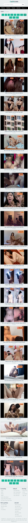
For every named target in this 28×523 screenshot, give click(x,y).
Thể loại (3, 7)
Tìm (23, 4)
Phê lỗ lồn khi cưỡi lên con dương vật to (14, 188)
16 (14, 17)
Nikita (2, 495)
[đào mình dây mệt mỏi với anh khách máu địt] (14, 142)
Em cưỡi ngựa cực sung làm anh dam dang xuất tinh (14, 323)
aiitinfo (14, 2)
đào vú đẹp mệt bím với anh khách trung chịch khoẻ (14, 73)
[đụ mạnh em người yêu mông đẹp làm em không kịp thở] (14, 391)
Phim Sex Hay (18, 504)
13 (21, 14)
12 (18, 14)
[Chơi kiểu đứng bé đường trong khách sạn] (14, 372)
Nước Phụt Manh (4, 497)
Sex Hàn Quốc (17, 493)
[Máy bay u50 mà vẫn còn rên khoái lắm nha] (14, 257)
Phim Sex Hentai (18, 507)
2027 (2, 492)
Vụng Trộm (24, 490)
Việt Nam (8, 7)
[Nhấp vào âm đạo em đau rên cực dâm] (14, 352)
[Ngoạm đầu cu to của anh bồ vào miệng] (14, 276)
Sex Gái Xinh (4, 504)
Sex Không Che (18, 516)
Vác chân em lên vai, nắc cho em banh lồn (14, 227)
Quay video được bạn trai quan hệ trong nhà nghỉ (14, 342)
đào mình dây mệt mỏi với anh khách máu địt (14, 150)
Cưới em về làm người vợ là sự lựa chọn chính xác (14, 208)
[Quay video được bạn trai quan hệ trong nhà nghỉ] (14, 333)
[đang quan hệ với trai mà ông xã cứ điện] (14, 27)
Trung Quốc (24, 7)
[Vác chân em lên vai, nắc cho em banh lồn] (14, 218)
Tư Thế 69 (24, 493)
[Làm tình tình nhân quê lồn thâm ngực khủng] (14, 161)
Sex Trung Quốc (17, 492)
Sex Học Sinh (4, 506)
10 (11, 14)
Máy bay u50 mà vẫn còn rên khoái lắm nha (14, 265)
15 (10, 17)
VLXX (2, 507)
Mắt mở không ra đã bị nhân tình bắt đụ (14, 93)
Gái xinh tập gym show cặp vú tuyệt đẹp (14, 476)
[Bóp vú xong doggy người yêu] (14, 410)
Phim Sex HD (18, 509)
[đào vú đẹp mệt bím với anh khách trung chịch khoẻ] (14, 65)
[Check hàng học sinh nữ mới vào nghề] (14, 103)
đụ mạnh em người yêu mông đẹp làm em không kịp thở (14, 399)
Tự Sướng (3, 509)
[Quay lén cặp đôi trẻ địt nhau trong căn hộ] (14, 122)
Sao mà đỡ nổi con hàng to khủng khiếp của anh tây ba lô (14, 246)
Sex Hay (17, 514)
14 (25, 14)
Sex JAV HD (17, 506)
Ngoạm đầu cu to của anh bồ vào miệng (14, 284)
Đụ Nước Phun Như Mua (6, 500)
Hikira (2, 493)
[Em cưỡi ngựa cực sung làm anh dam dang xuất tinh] (14, 314)
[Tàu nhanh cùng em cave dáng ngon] (14, 429)
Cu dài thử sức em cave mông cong (14, 457)
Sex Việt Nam (16, 495)
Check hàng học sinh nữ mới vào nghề (14, 112)
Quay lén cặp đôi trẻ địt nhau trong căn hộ (14, 131)
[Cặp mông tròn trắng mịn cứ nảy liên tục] (14, 295)
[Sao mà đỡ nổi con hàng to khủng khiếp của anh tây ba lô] (14, 237)
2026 (2, 490)
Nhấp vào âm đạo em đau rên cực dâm (14, 361)
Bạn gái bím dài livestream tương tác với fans (14, 54)
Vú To (23, 492)
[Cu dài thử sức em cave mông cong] (14, 448)
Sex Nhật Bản (17, 490)
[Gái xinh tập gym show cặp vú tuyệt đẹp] (14, 467)
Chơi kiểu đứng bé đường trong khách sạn (14, 380)
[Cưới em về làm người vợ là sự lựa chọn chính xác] (14, 199)
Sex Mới (17, 511)
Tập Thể (24, 495)
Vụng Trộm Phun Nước (6, 498)
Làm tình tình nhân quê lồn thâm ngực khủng (14, 169)
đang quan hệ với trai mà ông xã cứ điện (14, 35)
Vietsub (13, 7)
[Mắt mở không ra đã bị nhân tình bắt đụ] (14, 84)
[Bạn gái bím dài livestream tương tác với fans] (14, 46)
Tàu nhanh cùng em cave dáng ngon (14, 438)
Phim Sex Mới (18, 512)
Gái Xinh (18, 7)
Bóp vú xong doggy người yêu (14, 418)
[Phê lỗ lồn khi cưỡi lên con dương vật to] (14, 180)
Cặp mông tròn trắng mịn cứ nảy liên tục (14, 303)
